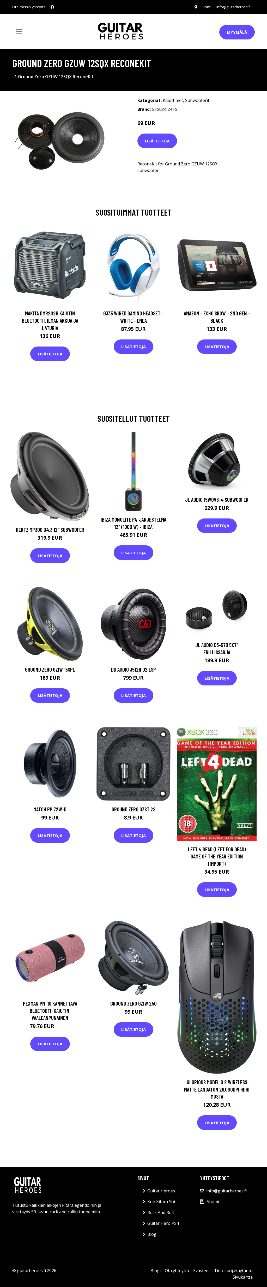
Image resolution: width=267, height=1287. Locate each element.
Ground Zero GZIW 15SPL (50, 669)
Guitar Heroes (161, 1191)
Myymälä (237, 32)
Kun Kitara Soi (161, 1201)
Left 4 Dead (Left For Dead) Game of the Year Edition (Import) (217, 856)
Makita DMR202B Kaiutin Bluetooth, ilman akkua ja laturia (50, 320)
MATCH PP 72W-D (49, 809)
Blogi (152, 1234)
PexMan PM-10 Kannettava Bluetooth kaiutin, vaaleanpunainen (50, 1010)
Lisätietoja (157, 140)
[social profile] (52, 7)
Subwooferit (197, 100)
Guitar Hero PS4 (163, 1223)
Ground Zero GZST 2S (133, 809)
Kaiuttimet (173, 100)
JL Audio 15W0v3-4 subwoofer (216, 499)
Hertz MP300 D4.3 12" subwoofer (50, 529)
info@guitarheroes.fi (233, 6)
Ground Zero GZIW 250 (133, 1003)
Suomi (206, 6)
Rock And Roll (160, 1212)
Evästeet (201, 1270)
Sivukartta (243, 1277)
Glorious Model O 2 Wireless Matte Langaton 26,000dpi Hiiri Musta (217, 1089)
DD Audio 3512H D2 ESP (133, 669)
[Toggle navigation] (19, 32)
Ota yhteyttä (177, 1270)
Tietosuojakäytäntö (233, 1270)
